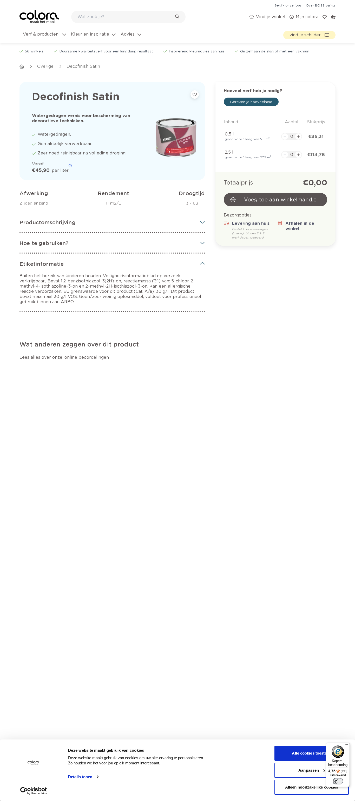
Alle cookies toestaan (311, 753)
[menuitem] (44, 37)
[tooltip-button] (70, 165)
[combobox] (128, 17)
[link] (287, 5)
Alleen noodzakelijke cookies (311, 787)
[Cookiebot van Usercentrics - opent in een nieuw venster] (33, 791)
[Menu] (347, 746)
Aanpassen (308, 770)
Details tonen (80, 777)
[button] (112, 222)
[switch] (338, 781)
